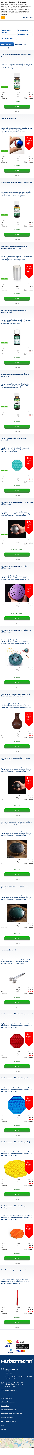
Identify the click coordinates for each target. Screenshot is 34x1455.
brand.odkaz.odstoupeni (8, 1409)
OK (3, 17)
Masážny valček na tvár (9, 950)
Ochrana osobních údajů (8, 1421)
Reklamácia (5, 1406)
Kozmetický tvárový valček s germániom (14, 1270)
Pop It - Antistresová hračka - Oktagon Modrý (16, 1078)
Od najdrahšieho (6, 48)
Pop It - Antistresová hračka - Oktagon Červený (17, 1014)
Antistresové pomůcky (7, 31)
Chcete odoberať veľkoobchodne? (11, 1413)
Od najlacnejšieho (20, 44)
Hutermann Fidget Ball (8, 118)
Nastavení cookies (7, 1417)
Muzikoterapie (7, 38)
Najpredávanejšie (6, 44)
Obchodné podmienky (8, 1402)
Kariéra (3, 1429)
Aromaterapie (23, 30)
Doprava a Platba (6, 1398)
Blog (2, 1425)
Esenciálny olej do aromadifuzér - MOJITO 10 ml (17, 182)
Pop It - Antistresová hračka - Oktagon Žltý (15, 1142)
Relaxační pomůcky (24, 34)
